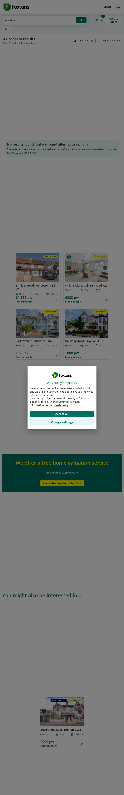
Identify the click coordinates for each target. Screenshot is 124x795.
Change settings (62, 422)
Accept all (62, 414)
